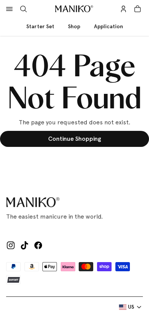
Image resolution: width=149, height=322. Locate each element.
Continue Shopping (74, 138)
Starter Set (40, 26)
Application (108, 26)
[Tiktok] (24, 245)
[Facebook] (38, 245)
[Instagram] (10, 245)
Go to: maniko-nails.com (74, 160)
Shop (74, 26)
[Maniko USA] (74, 9)
